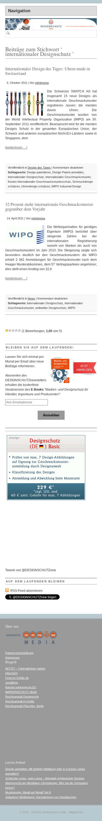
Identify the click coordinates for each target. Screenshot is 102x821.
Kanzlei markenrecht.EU (20, 687)
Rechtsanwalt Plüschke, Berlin (24, 706)
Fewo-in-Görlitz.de (17, 677)
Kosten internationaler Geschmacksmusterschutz (39, 181)
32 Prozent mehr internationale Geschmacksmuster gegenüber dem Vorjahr (49, 206)
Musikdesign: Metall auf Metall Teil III (28, 792)
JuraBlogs (11, 682)
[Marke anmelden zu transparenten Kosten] (46, 499)
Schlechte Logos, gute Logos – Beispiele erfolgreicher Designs (44, 778)
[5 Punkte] (19, 330)
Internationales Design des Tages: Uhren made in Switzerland (47, 71)
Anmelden (51, 415)
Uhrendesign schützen (35, 186)
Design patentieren (39, 172)
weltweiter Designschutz (50, 307)
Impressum (12, 657)
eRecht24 (11, 673)
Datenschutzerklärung (19, 652)
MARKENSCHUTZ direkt (21, 691)
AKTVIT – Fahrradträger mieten (25, 668)
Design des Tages (39, 167)
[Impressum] (31, 643)
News (31, 298)
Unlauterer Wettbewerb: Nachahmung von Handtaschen (40, 797)
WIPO (71, 307)
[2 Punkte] (10, 330)
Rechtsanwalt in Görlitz (20, 701)
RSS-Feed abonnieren (26, 591)
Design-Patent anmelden (67, 172)
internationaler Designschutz (26, 177)
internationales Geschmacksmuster (68, 177)
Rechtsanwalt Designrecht (22, 696)
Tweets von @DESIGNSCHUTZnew (30, 570)
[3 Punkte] (13, 330)
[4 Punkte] (16, 330)
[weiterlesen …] (16, 147)
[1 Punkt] (6, 330)
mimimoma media (54, 812)
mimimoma (42, 82)
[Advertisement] (46, 534)
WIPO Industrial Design (66, 186)
